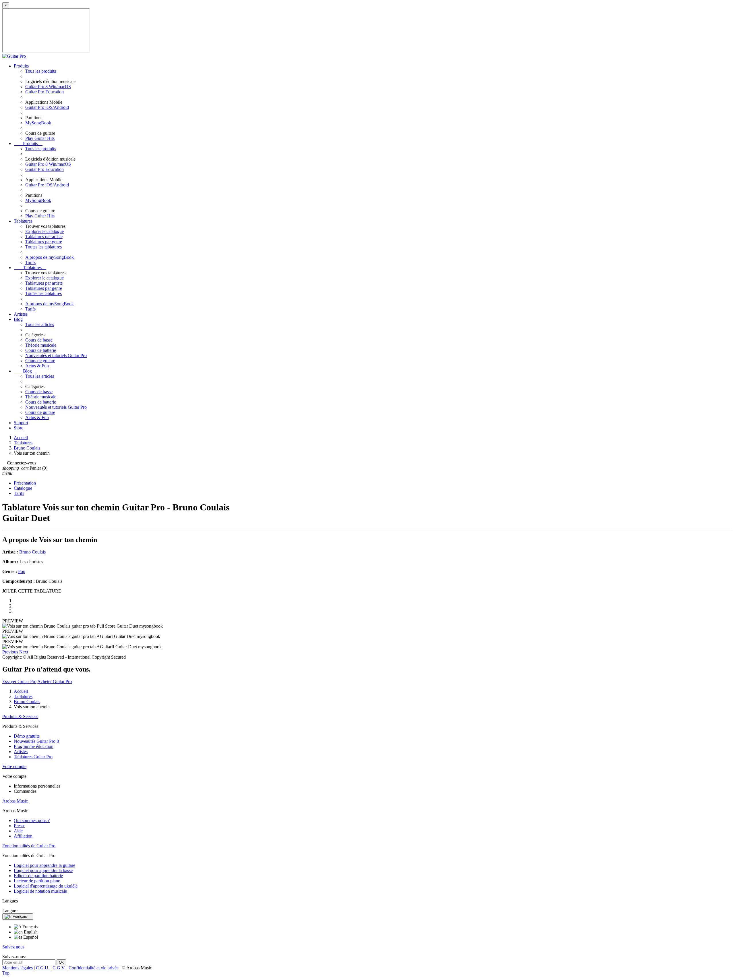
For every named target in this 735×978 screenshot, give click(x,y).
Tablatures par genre (43, 241)
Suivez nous (13, 946)
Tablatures (23, 221)
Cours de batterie (40, 350)
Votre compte (14, 766)
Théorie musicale (40, 345)
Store (18, 427)
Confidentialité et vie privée (94, 967)
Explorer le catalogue (44, 231)
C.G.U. (43, 967)
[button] (10, 651)
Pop (21, 571)
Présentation (25, 483)
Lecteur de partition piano (37, 880)
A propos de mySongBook (49, 257)
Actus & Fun (37, 365)
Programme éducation (33, 746)
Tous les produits (40, 71)
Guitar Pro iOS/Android (47, 107)
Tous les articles (39, 324)
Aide (18, 830)
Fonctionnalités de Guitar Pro (28, 845)
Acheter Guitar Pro (54, 681)
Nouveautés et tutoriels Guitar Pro (56, 355)
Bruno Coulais (32, 551)
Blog (18, 319)
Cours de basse (39, 339)
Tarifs (30, 262)
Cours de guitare (40, 360)
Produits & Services (20, 716)
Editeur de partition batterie (38, 875)
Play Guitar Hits (40, 138)
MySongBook (38, 122)
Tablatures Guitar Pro (33, 756)
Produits (21, 65)
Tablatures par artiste (44, 236)
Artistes (21, 314)
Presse (19, 825)
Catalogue (23, 488)
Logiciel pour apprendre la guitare (44, 865)
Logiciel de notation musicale (40, 891)
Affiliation (23, 836)
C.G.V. (60, 967)
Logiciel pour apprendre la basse (43, 870)
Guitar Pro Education (44, 91)
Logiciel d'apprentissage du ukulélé (46, 886)
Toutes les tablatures (43, 246)
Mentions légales (18, 967)
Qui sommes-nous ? (32, 820)
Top (5, 973)
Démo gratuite (27, 736)
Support (21, 422)
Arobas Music (15, 800)
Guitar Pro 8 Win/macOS (48, 86)
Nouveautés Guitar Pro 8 (36, 741)
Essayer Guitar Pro (19, 681)
